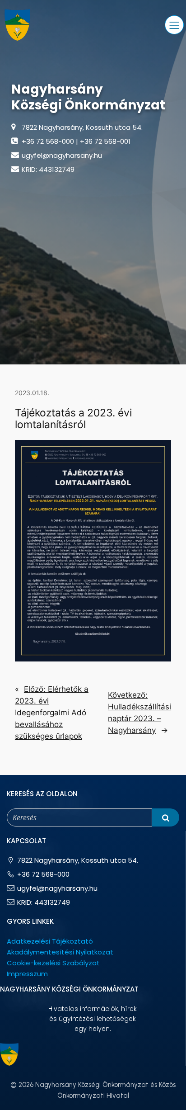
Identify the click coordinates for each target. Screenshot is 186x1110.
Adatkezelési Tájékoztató (50, 941)
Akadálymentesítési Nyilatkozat (60, 952)
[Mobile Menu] (174, 24)
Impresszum (27, 973)
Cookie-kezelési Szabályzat (53, 963)
